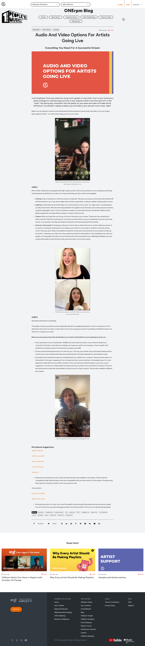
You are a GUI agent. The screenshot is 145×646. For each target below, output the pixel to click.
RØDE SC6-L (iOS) (38, 499)
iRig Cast (35, 472)
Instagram (21, 640)
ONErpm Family (86, 602)
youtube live (69, 515)
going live (72, 512)
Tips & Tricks (106, 17)
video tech (61, 515)
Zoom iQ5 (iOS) (37, 467)
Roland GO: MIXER (38, 493)
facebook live (49, 512)
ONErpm (70, 640)
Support (131, 606)
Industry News (71, 17)
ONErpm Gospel (87, 616)
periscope (40, 515)
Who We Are (85, 599)
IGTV (78, 512)
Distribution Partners (88, 629)
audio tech (41, 512)
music (34, 515)
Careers (84, 633)
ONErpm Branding (87, 636)
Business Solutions (62, 599)
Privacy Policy (110, 606)
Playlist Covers (86, 626)
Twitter (16, 640)
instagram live (85, 512)
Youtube (25, 640)
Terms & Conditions (112, 602)
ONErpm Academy (87, 619)
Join (128, 5)
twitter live (53, 515)
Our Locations (86, 606)
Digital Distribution (61, 609)
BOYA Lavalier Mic (38, 456)
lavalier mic (94, 512)
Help (130, 599)
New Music (55, 17)
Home (43, 17)
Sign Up (16, 609)
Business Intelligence (61, 619)
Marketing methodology (63, 612)
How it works (59, 606)
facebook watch (59, 512)
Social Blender (86, 609)
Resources (76, 21)
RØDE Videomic (37, 451)
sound (46, 515)
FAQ (129, 602)
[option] (24, 566)
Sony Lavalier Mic (38, 461)
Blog (82, 612)
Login (120, 5)
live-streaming (103, 512)
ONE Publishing (89, 17)
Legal (107, 599)
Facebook (12, 640)
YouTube (56, 29)
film (66, 512)
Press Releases (86, 622)
